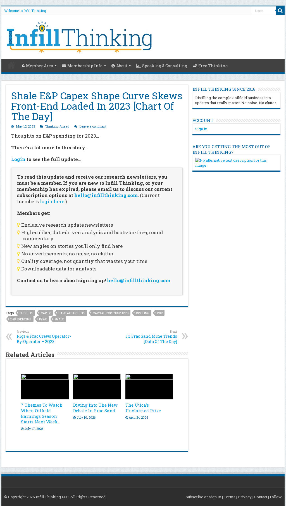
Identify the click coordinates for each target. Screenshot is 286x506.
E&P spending (21, 319)
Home (11, 65)
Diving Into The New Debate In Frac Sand (95, 407)
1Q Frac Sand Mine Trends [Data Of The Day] (151, 336)
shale (59, 319)
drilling (142, 313)
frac (43, 319)
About (121, 65)
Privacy (245, 496)
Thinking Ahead (57, 126)
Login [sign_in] (18, 159)
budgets (26, 313)
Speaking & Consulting (164, 65)
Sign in (201, 128)
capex (46, 313)
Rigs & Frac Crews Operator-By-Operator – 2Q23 (44, 336)
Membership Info (85, 65)
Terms (229, 496)
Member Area (39, 65)
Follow (276, 496)
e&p (160, 313)
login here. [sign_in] (52, 201)
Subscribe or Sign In (203, 496)
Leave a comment (93, 126)
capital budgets (71, 313)
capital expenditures (110, 313)
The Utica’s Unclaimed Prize (143, 407)
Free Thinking (213, 65)
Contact (260, 496)
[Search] (280, 10)
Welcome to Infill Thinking (25, 10)
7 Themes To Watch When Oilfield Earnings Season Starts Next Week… (42, 413)
